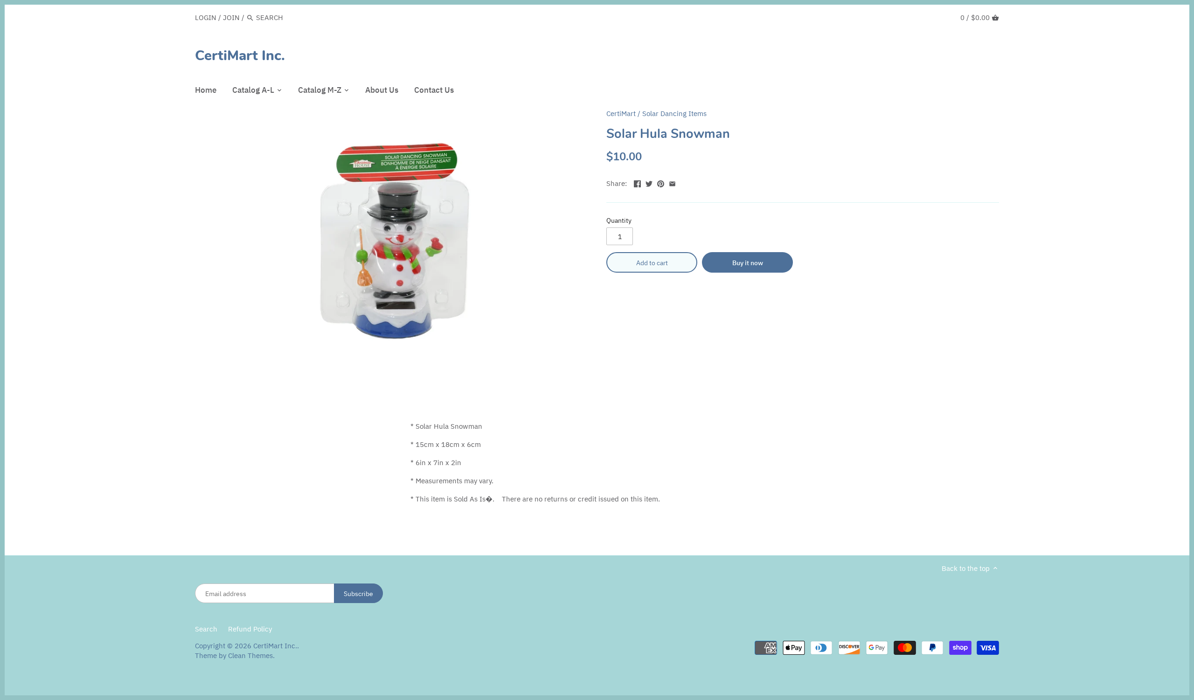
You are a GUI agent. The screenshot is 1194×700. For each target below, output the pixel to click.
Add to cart (652, 262)
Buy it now (747, 262)
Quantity (619, 220)
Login (205, 17)
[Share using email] (672, 182)
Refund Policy (250, 629)
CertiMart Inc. (240, 56)
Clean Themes (250, 655)
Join (231, 17)
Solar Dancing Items (674, 113)
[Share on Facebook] (637, 182)
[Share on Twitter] (649, 182)
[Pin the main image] (660, 182)
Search (206, 629)
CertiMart (621, 113)
